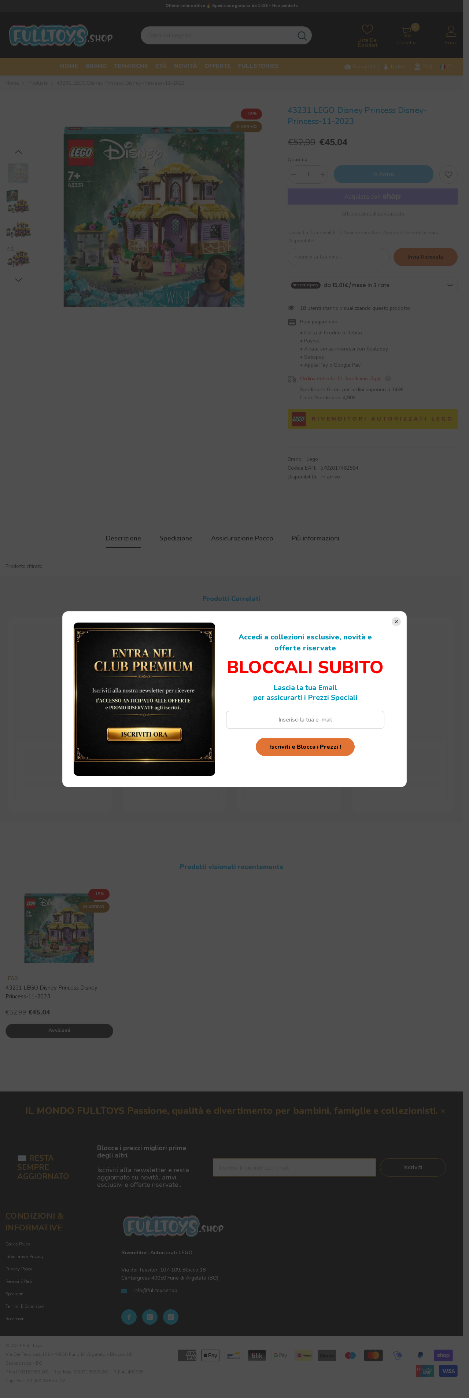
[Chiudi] (396, 621)
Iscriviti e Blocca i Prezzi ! (305, 747)
